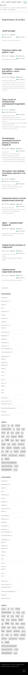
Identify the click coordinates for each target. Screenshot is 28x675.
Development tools (5, 404)
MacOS (23, 440)
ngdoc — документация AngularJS (12, 224)
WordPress (8, 666)
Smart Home (4, 397)
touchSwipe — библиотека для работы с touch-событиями (13, 71)
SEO (2, 451)
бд (2, 459)
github (12, 432)
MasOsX (3, 339)
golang (2, 359)
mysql (3, 444)
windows (23, 451)
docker (3, 433)
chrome (18, 425)
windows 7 (4, 455)
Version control (4, 415)
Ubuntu (16, 451)
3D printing (3, 297)
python (2, 383)
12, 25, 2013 (6, 34)
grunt (3, 436)
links (12, 440)
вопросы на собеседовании (9, 462)
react (2, 372)
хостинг (15, 469)
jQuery (21, 436)
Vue (2, 375)
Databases (3, 318)
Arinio (17, 666)
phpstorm (8, 448)
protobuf (23, 447)
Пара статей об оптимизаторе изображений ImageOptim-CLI (14, 103)
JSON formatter (8, 31)
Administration (21, 56)
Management (4, 335)
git (8, 433)
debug (18, 429)
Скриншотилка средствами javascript (11, 270)
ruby (2, 390)
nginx (8, 444)
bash (12, 425)
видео (7, 459)
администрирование (13, 455)
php (2, 379)
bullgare (13, 34)
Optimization (4, 346)
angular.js (4, 425)
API (2, 308)
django (2, 385)
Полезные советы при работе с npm (12, 51)
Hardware (3, 322)
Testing (2, 411)
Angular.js (20, 148)
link (7, 440)
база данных (21, 455)
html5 (7, 436)
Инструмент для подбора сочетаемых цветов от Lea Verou (13, 173)
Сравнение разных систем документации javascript (14, 199)
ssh (11, 451)
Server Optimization (5, 352)
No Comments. (21, 37)
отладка (16, 466)
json (2, 440)
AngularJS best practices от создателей (14, 246)
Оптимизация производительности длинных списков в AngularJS (11, 141)
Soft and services (7, 37)
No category (4, 342)
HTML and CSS (6, 181)
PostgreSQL (17, 448)
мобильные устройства (7, 466)
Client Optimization (5, 348)
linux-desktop (4, 332)
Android (3, 304)
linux (17, 440)
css (13, 429)
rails (2, 392)
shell (7, 451)
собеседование (7, 470)
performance (21, 444)
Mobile (2, 328)
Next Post (4, 288)
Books (2, 315)
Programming (4, 356)
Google (17, 433)
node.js (2, 368)
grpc (22, 432)
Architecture (4, 311)
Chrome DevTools (6, 429)
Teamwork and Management (7, 408)
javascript (20, 77)
